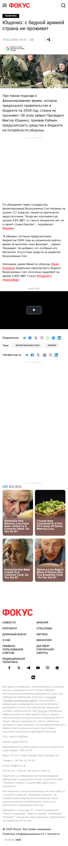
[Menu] (4, 5)
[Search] (63, 5)
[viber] (47, 668)
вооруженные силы (28, 345)
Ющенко (8, 228)
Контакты (53, 833)
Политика (11, 16)
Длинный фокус (14, 634)
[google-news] (57, 668)
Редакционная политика (13, 660)
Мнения (42, 622)
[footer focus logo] (17, 612)
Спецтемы (44, 628)
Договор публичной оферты (45, 649)
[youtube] (38, 668)
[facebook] (9, 668)
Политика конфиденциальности (23, 833)
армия (52, 345)
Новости (9, 622)
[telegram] (28, 668)
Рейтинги (9, 628)
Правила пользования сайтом (12, 649)
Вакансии (43, 640)
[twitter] (19, 668)
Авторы (42, 634)
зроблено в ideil (13, 840)
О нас (6, 640)
